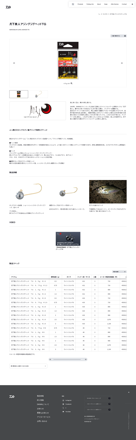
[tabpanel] (68, 63)
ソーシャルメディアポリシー (91, 419)
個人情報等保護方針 (89, 416)
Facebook (68, 404)
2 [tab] (38, 94)
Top (99, 14)
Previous (14, 63)
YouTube (68, 411)
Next (122, 63)
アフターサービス (43, 417)
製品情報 (105, 14)
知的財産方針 (87, 421)
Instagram (68, 400)
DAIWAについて (43, 404)
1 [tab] (18, 94)
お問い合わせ (42, 421)
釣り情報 (40, 400)
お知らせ (40, 409)
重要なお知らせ (43, 413)
